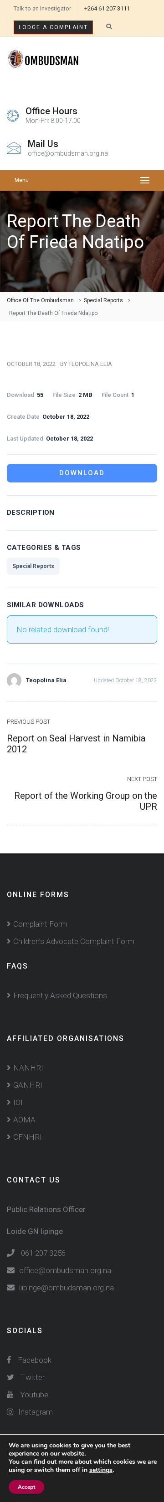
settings (101, 1470)
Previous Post (28, 721)
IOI (18, 1102)
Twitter (32, 1377)
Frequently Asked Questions (60, 995)
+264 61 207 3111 (107, 8)
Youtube (34, 1394)
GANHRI (27, 1085)
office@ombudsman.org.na (65, 1270)
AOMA (24, 1119)
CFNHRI (27, 1137)
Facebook (33, 1360)
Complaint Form (40, 924)
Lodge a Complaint (53, 27)
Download (82, 473)
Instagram (35, 1411)
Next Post (142, 779)
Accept (26, 1487)
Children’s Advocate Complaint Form (73, 941)
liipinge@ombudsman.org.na (66, 1287)
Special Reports (33, 566)
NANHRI (28, 1067)
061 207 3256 (43, 1253)
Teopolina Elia (90, 363)
